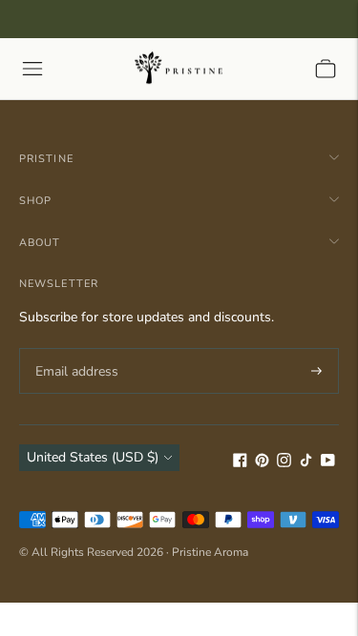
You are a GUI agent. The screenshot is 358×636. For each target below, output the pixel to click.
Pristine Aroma (210, 552)
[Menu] (32, 69)
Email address (74, 348)
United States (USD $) (92, 457)
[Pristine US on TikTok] (306, 463)
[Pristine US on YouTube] (328, 463)
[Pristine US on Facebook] (240, 463)
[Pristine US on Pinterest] (262, 463)
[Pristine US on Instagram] (284, 463)
